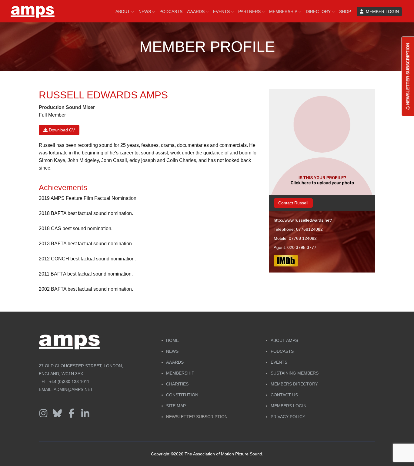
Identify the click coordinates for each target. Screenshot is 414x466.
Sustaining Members (295, 373)
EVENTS (222, 11)
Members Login (288, 405)
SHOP (345, 11)
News (172, 351)
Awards (175, 362)
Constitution (182, 394)
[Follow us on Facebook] (71, 414)
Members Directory (294, 384)
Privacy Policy (288, 416)
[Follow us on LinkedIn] (85, 414)
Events (279, 362)
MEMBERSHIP (284, 11)
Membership (180, 373)
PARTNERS (250, 11)
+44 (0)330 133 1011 (69, 381)
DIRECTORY (319, 11)
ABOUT (123, 11)
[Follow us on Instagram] (43, 414)
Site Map (176, 405)
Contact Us (284, 394)
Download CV (61, 129)
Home (172, 340)
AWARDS (196, 11)
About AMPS (284, 340)
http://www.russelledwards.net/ (303, 220)
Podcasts (282, 351)
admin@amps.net (73, 389)
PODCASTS (170, 11)
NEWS (145, 11)
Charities (177, 384)
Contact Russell (293, 202)
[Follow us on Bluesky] (57, 414)
